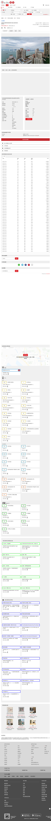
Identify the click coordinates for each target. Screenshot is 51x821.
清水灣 (5, 751)
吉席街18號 (33, 713)
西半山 (5, 745)
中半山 (5, 756)
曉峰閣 (32, 753)
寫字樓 (11, 7)
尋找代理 (6, 792)
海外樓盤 (3, 5)
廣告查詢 (6, 787)
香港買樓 (43, 792)
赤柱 (18, 745)
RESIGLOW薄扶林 (10, 713)
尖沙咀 (19, 755)
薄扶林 (5, 762)
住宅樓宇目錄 (7, 770)
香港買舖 (43, 798)
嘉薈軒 (32, 749)
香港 (5, 776)
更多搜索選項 (45, 14)
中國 (24, 783)
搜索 (29, 14)
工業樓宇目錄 (42, 770)
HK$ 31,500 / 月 (10, 715)
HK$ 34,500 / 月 (21, 715)
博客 (5, 800)
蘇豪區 (5, 764)
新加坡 (21, 776)
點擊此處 (25, 355)
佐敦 (18, 747)
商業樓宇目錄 (24, 770)
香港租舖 (43, 789)
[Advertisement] (25, 83)
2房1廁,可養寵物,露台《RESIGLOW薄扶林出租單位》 (10, 717)
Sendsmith (48, 273)
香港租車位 (44, 790)
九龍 (32, 756)
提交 (16, 258)
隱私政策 (36, 818)
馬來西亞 (27, 776)
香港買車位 (44, 800)
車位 (25, 7)
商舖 (33, 7)
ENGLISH (47, 5)
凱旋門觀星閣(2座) (34, 762)
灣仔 (5, 747)
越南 (9, 776)
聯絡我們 (6, 789)
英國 (24, 792)
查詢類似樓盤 (25, 139)
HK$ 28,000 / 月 (21, 727)
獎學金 (5, 790)
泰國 (17, 776)
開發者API (6, 802)
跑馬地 (5, 749)
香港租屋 (43, 783)
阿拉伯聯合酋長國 (26, 796)
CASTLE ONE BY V (35, 747)
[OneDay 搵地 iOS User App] (26, 815)
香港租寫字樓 (44, 785)
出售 (4, 156)
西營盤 (5, 760)
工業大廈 (18, 7)
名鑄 (32, 760)
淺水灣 (19, 749)
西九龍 (5, 753)
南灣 (32, 751)
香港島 (33, 745)
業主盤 (4, 12)
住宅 (3, 7)
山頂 (18, 762)
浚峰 (33, 725)
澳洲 (24, 790)
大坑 (18, 758)
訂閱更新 (29, 119)
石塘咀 (19, 756)
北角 (18, 760)
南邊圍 (19, 764)
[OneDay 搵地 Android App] (36, 815)
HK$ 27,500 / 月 (10, 727)
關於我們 (6, 783)
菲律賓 (13, 776)
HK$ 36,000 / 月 (33, 727)
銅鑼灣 (19, 751)
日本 (24, 785)
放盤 (7, 5)
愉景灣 (5, 758)
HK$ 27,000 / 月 (33, 715)
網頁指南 (6, 794)
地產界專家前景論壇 (8, 806)
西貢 (5, 755)
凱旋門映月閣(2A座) (35, 764)
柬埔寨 (24, 787)
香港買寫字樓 (44, 794)
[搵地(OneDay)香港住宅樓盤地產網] (7, 2)
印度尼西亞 (32, 776)
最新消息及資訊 (7, 785)
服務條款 (33, 818)
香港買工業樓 (44, 796)
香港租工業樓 (44, 787)
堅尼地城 (19, 753)
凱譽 (32, 758)
